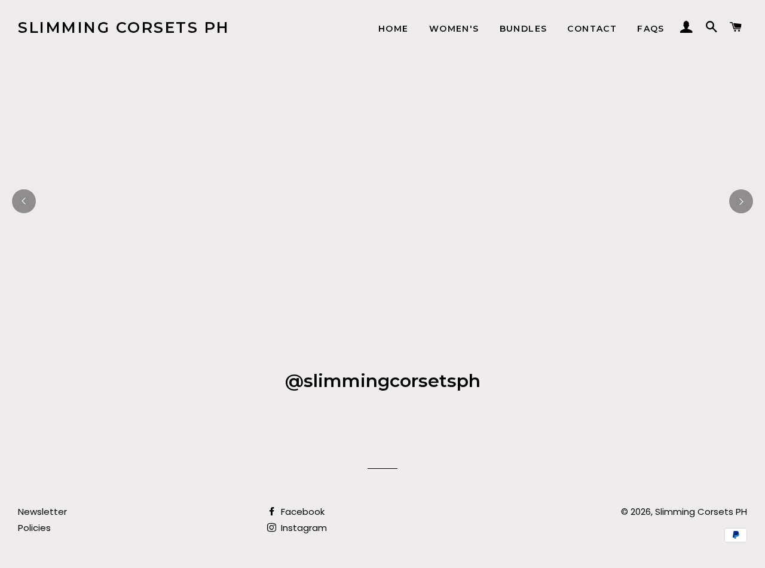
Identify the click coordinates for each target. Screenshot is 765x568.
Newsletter (42, 511)
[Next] (741, 201)
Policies (34, 527)
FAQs (651, 28)
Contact (592, 28)
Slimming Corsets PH (124, 27)
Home (393, 28)
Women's (454, 28)
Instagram (303, 527)
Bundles (523, 28)
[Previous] (24, 201)
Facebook (302, 511)
